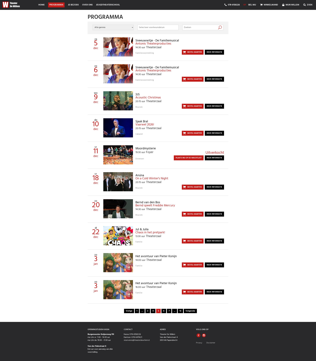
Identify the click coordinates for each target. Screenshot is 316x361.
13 (180, 311)
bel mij (252, 5)
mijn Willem (292, 5)
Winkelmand (270, 5)
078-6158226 (234, 5)
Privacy (199, 342)
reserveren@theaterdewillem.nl (137, 340)
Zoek (309, 5)
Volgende (190, 311)
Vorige (129, 311)
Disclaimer (210, 342)
